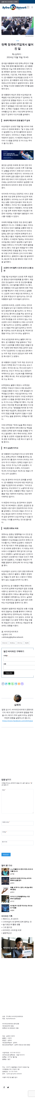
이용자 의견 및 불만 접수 (10, 1077)
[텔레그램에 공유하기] (16, 683)
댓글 (4, 790)
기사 (17, 40)
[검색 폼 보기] (28, 7)
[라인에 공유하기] (9, 683)
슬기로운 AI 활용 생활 (11, 924)
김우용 (12, 874)
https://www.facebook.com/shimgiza (17, 721)
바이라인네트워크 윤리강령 (10, 1023)
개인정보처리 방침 (8, 1026)
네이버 (4, 643)
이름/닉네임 (6, 822)
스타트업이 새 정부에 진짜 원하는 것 (17, 922)
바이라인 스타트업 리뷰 (12, 930)
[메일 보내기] (19, 683)
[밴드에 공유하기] (12, 683)
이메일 (4, 832)
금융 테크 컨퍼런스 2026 (9, 2)
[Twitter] (8, 1087)
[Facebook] (4, 1087)
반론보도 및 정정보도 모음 (10, 1028)
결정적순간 (7, 933)
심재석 (18, 54)
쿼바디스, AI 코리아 (10, 919)
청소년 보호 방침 (24, 1045)
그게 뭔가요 (7, 927)
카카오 (20, 643)
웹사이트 (4, 841)
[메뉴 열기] (32, 7)
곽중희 (12, 910)
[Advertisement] (17, 756)
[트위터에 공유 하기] (6, 683)
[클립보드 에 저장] (22, 683)
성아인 (12, 901)
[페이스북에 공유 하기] (3, 683)
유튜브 (12, 643)
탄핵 (27, 643)
